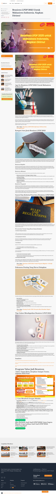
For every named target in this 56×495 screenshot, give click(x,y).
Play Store (39, 400)
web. (44, 402)
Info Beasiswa (7, 13)
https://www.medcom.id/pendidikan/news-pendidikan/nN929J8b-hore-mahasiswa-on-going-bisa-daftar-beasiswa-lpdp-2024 (34, 366)
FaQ (21, 3)
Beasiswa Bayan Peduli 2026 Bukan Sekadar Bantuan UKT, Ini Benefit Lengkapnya (50, 447)
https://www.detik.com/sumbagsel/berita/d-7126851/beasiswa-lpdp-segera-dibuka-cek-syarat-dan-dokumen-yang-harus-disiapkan (34, 363)
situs (42, 402)
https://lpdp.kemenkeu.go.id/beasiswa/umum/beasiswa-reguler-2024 (26, 360)
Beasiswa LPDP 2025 (4, 12)
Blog (13, 3)
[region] (35, 386)
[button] (2, 17)
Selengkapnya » (12, 450)
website (20, 401)
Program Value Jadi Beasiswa (6, 58)
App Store (44, 400)
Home (10, 3)
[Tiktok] (53, 0)
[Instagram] (54, 0)
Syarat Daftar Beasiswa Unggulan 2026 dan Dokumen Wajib (8, 80)
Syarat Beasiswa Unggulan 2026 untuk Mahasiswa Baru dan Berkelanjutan (9, 76)
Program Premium (17, 3)
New (12, 487)
